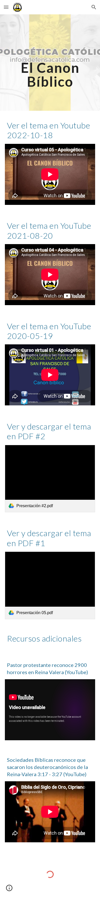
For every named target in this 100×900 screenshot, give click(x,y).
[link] (50, 479)
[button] (6, 7)
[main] (50, 62)
